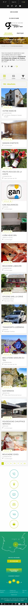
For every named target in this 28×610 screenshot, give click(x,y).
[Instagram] (8, 6)
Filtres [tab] (23, 78)
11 (18, 463)
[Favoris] (19, 2)
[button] (15, 2)
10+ (15, 463)
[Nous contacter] (14, 474)
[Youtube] (20, 6)
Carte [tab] (13, 78)
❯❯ (25, 463)
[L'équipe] (14, 504)
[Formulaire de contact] (14, 514)
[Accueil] (14, 494)
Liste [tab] (4, 78)
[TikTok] (16, 6)
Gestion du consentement (14, 591)
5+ (11, 463)
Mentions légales (2, 591)
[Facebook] (12, 6)
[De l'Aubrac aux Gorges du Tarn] (14, 25)
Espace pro (14, 594)
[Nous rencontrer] (14, 484)
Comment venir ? (14, 576)
